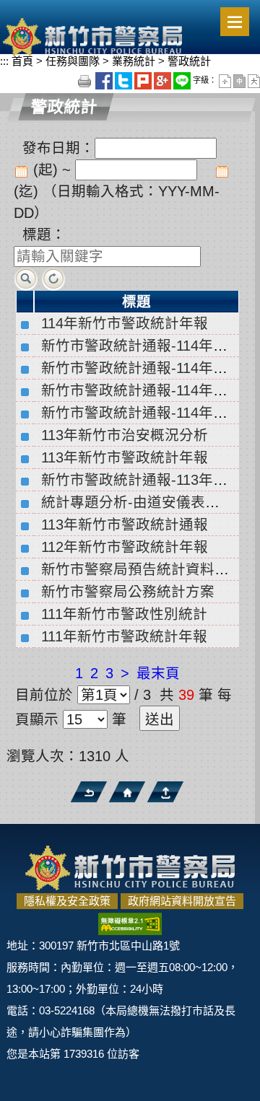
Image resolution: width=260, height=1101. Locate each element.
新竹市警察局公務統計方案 (127, 592)
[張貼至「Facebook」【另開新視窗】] (105, 80)
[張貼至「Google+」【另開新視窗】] (163, 80)
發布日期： (58, 148)
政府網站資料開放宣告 (182, 901)
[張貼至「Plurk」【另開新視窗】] (144, 80)
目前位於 (44, 695)
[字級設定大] (254, 80)
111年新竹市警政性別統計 (124, 614)
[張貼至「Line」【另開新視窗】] (183, 80)
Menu (234, 21)
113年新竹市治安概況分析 (124, 435)
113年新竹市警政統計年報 (124, 457)
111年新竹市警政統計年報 (124, 636)
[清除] (54, 278)
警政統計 (188, 61)
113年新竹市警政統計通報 (124, 524)
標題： (44, 234)
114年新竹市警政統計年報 (124, 323)
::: (4, 61)
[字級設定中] (240, 80)
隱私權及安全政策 (67, 901)
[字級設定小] (226, 80)
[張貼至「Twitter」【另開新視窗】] (124, 80)
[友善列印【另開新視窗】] (85, 80)
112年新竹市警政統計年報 (124, 547)
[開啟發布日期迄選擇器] (222, 170)
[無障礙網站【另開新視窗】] (130, 923)
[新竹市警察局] (92, 36)
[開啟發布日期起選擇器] (21, 170)
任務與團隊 (73, 61)
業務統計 (133, 61)
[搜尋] (26, 278)
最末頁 (158, 673)
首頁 (22, 61)
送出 (159, 719)
